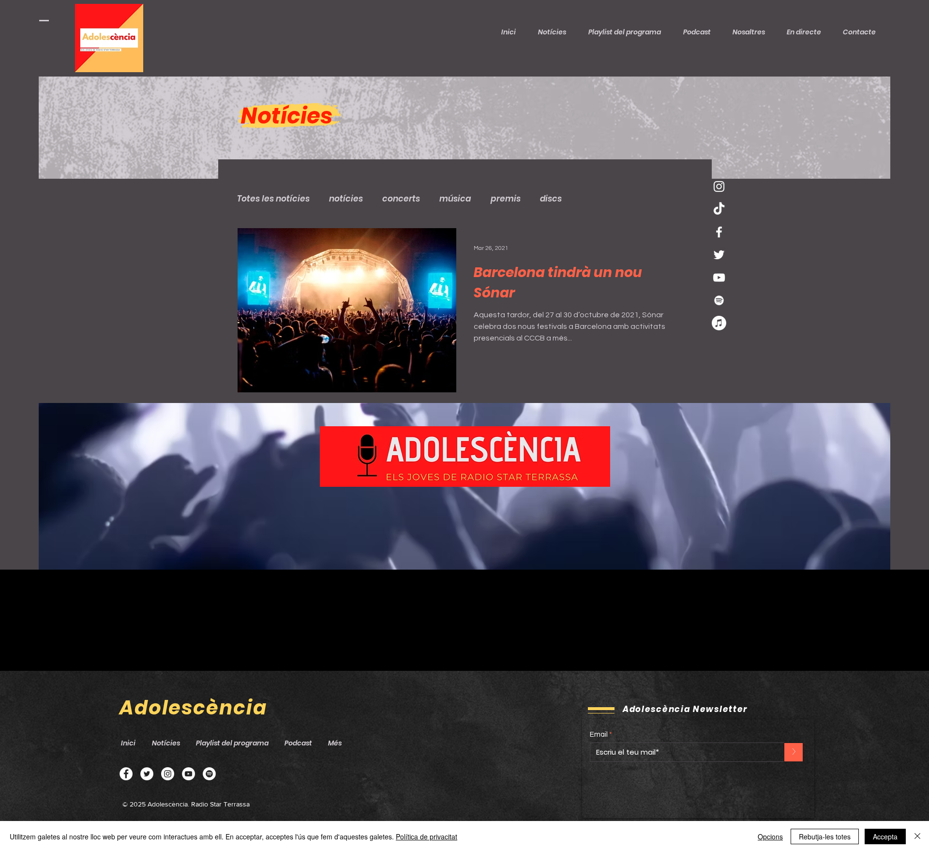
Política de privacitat (426, 836)
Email (599, 734)
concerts (401, 199)
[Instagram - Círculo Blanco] (167, 773)
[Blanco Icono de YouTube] (719, 277)
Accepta (885, 836)
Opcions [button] (770, 836)
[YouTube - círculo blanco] (188, 773)
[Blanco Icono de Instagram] (719, 186)
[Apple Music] (719, 323)
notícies (346, 199)
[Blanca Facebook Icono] (719, 232)
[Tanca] (917, 836)
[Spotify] (209, 773)
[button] (700, 32)
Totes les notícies (273, 199)
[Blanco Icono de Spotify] (719, 300)
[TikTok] (719, 209)
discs (551, 199)
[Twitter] (146, 773)
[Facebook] (126, 773)
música (455, 199)
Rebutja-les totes (825, 836)
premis (506, 199)
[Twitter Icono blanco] (719, 255)
